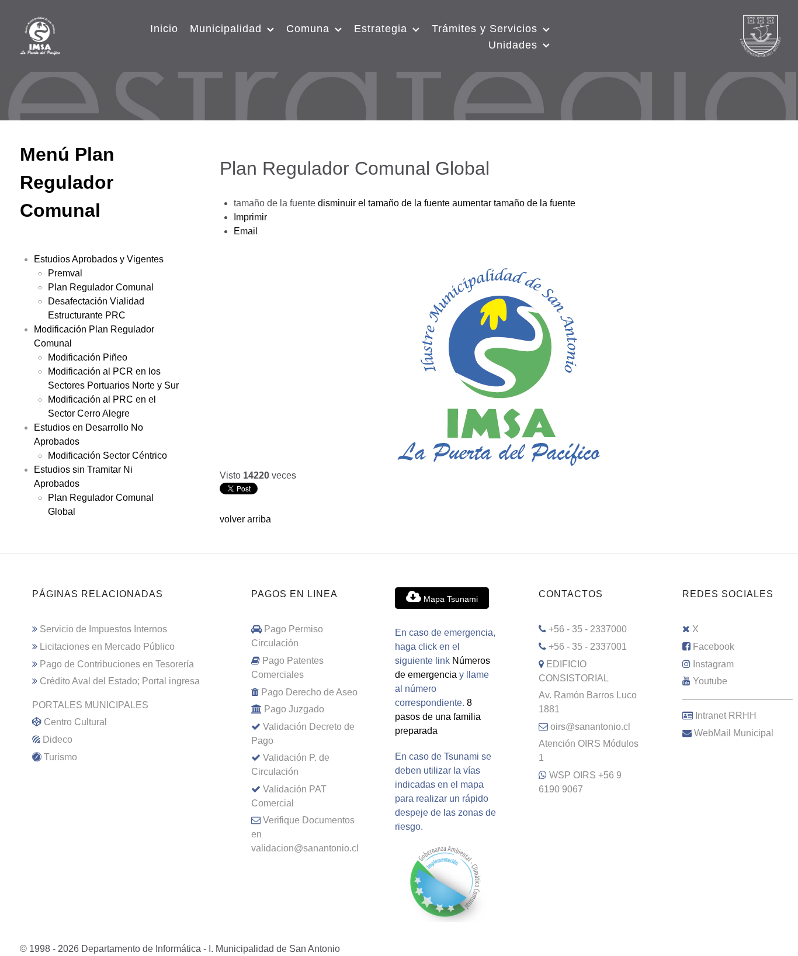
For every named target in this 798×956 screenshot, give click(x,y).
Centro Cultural (75, 722)
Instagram (713, 664)
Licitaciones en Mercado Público (107, 647)
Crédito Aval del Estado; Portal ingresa (120, 681)
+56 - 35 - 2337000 (588, 629)
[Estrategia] (399, 86)
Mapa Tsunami (449, 599)
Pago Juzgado (294, 709)
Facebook (713, 647)
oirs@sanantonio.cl (590, 727)
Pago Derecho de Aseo (309, 692)
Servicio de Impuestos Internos (103, 629)
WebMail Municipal (733, 733)
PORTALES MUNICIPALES (90, 705)
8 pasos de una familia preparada (438, 717)
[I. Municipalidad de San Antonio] (40, 34)
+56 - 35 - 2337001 (588, 647)
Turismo (60, 757)
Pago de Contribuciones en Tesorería (117, 664)
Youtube (710, 681)
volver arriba (245, 519)
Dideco (57, 739)
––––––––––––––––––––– (737, 699)
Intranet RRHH (726, 716)
